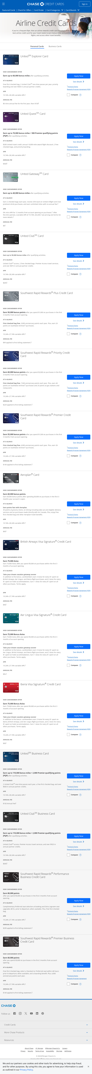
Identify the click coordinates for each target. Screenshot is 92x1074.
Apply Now (82, 76)
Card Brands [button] (73, 10)
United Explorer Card (34, 56)
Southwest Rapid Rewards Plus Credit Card (46, 293)
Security (30, 1051)
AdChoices (67, 1051)
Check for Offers (25, 10)
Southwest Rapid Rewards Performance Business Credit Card (45, 875)
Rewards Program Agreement (77, 979)
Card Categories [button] (55, 10)
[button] (88, 1066)
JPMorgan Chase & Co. (52, 1048)
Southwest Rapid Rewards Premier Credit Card (45, 416)
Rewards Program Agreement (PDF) (79, 89)
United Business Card (34, 753)
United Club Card (32, 236)
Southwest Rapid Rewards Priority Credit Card (45, 354)
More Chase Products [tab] (48, 1032)
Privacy (23, 1051)
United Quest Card (32, 113)
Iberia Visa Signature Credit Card (40, 684)
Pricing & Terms (73, 87)
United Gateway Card (34, 174)
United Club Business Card (37, 813)
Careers (64, 1048)
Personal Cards (37, 46)
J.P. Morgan (39, 1048)
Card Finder (39, 10)
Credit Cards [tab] (48, 1024)
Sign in (86, 4)
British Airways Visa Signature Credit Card (45, 541)
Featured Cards (9, 10)
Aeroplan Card (29, 474)
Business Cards (55, 46)
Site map (59, 1051)
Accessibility (50, 1051)
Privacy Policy (26, 1069)
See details (79, 81)
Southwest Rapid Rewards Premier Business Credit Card (47, 940)
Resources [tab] (48, 1040)
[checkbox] (72, 94)
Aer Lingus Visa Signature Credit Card (43, 615)
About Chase (29, 1048)
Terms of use (39, 1051)
